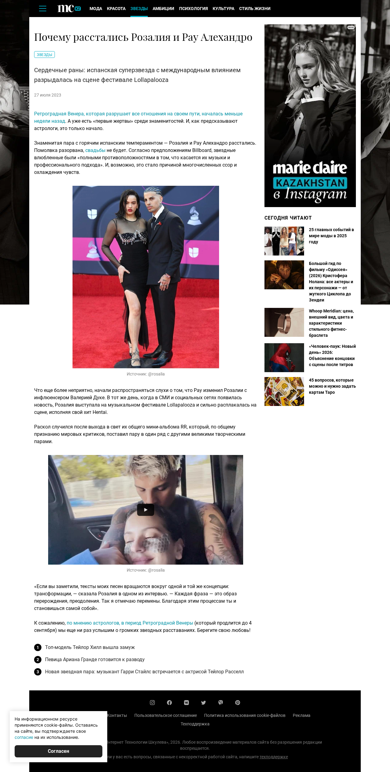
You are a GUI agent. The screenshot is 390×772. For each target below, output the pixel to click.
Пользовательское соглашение (165, 715)
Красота (116, 8)
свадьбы (95, 150)
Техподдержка (195, 723)
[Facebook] (169, 702)
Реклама (301, 715)
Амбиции (163, 8)
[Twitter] (203, 702)
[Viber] (220, 702)
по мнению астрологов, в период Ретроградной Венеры (130, 623)
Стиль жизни (255, 8)
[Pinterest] (237, 702)
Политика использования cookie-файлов (244, 715)
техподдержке (274, 756)
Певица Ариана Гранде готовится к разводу (95, 659)
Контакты (117, 715)
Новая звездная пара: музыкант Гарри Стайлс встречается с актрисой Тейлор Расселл (144, 672)
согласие (24, 737)
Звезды (139, 8)
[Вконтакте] (186, 702)
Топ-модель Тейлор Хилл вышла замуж (90, 647)
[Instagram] (152, 702)
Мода (96, 8)
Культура (223, 8)
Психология (193, 8)
